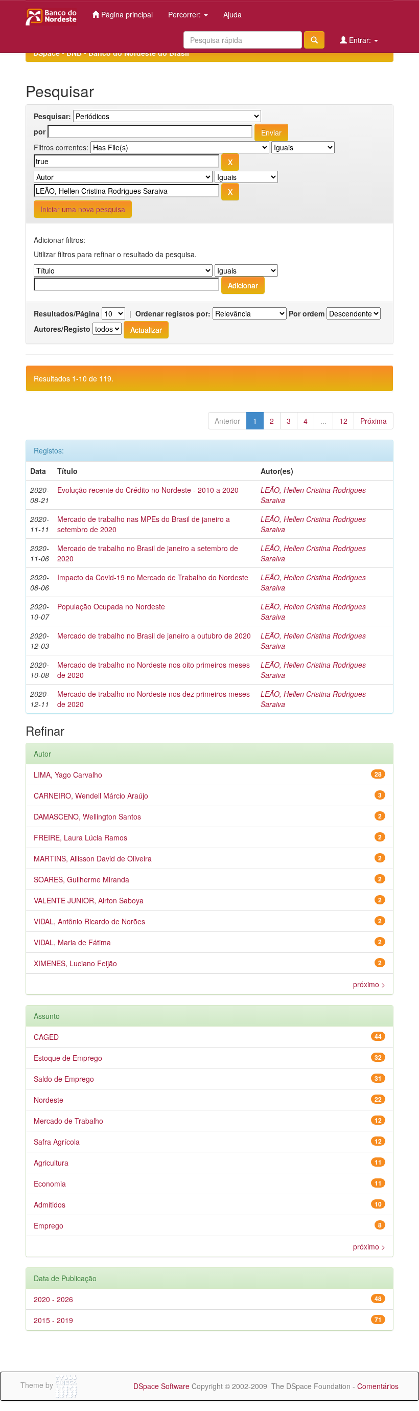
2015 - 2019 (53, 1320)
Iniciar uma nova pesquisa (82, 209)
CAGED (46, 1037)
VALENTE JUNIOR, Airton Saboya (89, 900)
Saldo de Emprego (64, 1079)
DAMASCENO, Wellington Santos (87, 816)
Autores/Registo (62, 329)
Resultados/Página (67, 313)
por (39, 131)
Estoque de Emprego (68, 1058)
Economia (50, 1183)
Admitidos (49, 1204)
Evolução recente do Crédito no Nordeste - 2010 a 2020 (148, 490)
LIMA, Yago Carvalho (68, 774)
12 (343, 421)
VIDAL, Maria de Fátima (72, 942)
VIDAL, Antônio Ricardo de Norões (89, 921)
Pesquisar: (52, 116)
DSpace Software (161, 1386)
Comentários (378, 1386)
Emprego (48, 1225)
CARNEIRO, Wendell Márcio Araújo (91, 795)
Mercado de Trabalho (68, 1121)
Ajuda (232, 14)
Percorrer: (185, 14)
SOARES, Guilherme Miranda (81, 879)
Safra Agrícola (57, 1141)
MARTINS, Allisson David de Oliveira (93, 858)
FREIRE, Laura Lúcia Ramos (80, 837)
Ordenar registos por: (173, 313)
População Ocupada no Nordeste (111, 606)
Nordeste (48, 1100)
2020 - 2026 (53, 1299)
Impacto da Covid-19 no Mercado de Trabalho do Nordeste (152, 577)
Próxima (373, 421)
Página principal (126, 14)
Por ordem (306, 313)
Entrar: (360, 40)
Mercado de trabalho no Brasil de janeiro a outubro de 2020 (154, 635)
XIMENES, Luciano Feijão (75, 963)
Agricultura (51, 1162)
